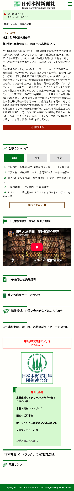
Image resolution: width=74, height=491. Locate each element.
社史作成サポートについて (24, 294)
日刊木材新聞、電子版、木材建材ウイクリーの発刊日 (36, 326)
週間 (14, 157)
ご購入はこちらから (27, 440)
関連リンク (15, 464)
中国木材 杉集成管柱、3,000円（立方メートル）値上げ (38, 167)
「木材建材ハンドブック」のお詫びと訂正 (29, 454)
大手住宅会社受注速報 (22, 279)
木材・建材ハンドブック (29, 408)
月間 (37, 157)
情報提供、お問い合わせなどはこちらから (37, 310)
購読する (39, 127)
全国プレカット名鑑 (27, 430)
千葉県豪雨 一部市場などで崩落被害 (28, 187)
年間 (59, 157)
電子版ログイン (17, 15)
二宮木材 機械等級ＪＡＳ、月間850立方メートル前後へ (39, 172)
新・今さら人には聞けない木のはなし (36, 422)
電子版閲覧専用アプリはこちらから (37, 343)
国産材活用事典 (24, 415)
